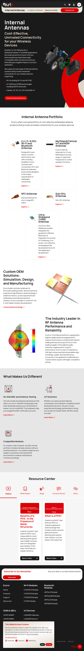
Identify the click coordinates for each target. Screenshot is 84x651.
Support (6, 597)
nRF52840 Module (51, 603)
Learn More (8, 415)
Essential (11, 641)
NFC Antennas (29, 193)
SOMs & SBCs (9, 610)
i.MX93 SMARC (8, 619)
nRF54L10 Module (50, 600)
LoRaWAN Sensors (31, 619)
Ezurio (6, 585)
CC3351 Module (30, 601)
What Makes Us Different (34, 10)
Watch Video (27, 558)
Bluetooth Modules (49, 586)
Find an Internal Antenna (16, 98)
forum (80, 646)
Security (71, 641)
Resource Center (51, 10)
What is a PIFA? (53, 515)
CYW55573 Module (31, 590)
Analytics (21, 641)
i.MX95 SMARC (8, 615)
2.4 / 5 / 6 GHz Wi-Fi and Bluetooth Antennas (28, 145)
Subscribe (12, 577)
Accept (48, 644)
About (5, 590)
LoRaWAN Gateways (31, 615)
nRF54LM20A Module (52, 596)
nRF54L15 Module (50, 592)
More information (32, 634)
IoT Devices (29, 610)
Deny (42, 644)
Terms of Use (61, 641)
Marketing (32, 641)
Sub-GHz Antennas (61, 195)
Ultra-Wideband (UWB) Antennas (44, 218)
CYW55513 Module (31, 593)
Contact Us (69, 10)
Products (6, 593)
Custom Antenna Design (13, 307)
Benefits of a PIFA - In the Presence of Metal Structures (27, 521)
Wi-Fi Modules (30, 585)
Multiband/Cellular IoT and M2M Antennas (66, 143)
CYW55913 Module (31, 597)
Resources (7, 601)
